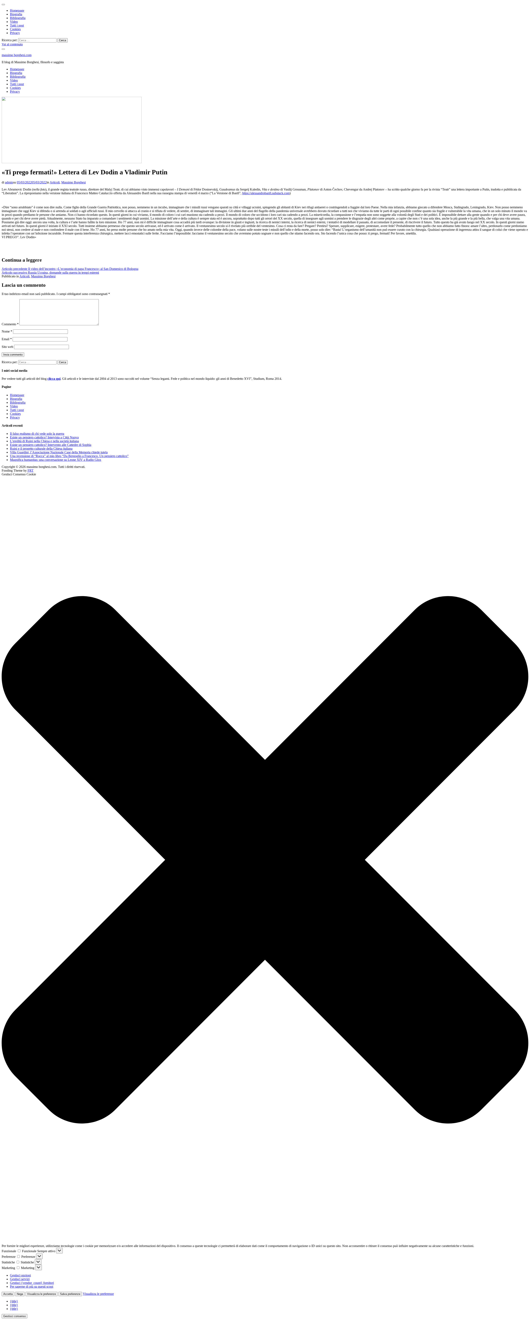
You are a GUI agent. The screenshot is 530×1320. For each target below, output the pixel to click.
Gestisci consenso (14, 1316)
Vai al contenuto (12, 44)
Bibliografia (17, 18)
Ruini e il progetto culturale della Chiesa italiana (41, 448)
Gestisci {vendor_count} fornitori (32, 1283)
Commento (10, 324)
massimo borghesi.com (16, 55)
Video (14, 21)
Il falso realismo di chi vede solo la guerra (37, 433)
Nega (20, 1294)
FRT (31, 470)
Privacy (15, 33)
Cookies (15, 29)
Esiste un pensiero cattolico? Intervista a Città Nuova (44, 437)
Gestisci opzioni (20, 1275)
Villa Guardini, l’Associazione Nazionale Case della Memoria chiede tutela (59, 452)
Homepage (17, 10)
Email (7, 339)
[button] (265, 860)
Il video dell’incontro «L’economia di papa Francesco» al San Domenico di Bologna (70, 269)
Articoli (55, 182)
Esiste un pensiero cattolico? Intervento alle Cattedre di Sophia (50, 445)
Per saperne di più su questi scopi (31, 1286)
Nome (7, 331)
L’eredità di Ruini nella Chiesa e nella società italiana (44, 441)
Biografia (16, 14)
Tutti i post (17, 25)
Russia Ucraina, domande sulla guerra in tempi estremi (50, 272)
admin (9, 182)
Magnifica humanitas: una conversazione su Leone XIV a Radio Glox (55, 459)
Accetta (8, 1294)
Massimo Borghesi (73, 182)
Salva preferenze (70, 1294)
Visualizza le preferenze (41, 1294)
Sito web (7, 347)
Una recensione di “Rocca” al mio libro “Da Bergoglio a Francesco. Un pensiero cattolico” (69, 456)
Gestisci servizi (20, 1279)
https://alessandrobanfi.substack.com (266, 193)
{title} (14, 1301)
